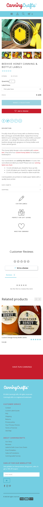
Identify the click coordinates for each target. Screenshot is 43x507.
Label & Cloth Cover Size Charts (16, 447)
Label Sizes (6, 85)
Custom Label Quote (12, 411)
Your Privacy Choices (12, 425)
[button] (21, 111)
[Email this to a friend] (20, 121)
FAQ (6, 413)
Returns (8, 419)
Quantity (5, 81)
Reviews (8, 444)
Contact (8, 408)
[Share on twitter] (8, 121)
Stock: (4, 76)
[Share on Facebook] (4, 121)
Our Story (8, 442)
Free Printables (10, 450)
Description (6, 128)
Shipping (5, 190)
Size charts (6, 185)
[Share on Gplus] (16, 121)
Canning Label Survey (13, 456)
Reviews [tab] (9, 275)
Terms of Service (11, 428)
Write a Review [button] (22, 268)
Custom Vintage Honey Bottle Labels (14, 337)
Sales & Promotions (12, 453)
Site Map (8, 431)
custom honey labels (23, 152)
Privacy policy (10, 422)
